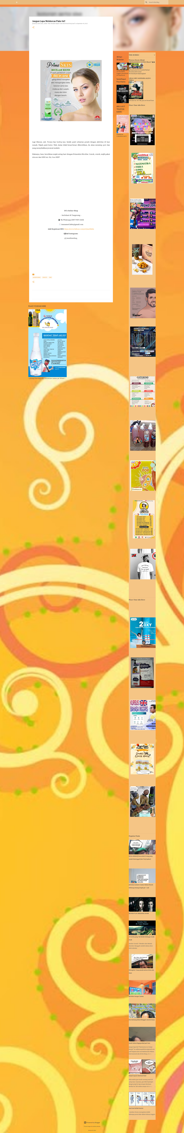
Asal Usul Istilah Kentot (136, 1108)
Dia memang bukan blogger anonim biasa (142, 1020)
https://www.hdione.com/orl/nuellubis (79, 229)
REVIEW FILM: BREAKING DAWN (139, 913)
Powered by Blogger (93, 1122)
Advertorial (36, 277)
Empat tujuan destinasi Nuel (137, 1075)
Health (45, 277)
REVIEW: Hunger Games (136, 996)
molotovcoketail (96, 1126)
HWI (50, 277)
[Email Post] (33, 275)
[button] (33, 27)
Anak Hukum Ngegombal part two (139, 1043)
